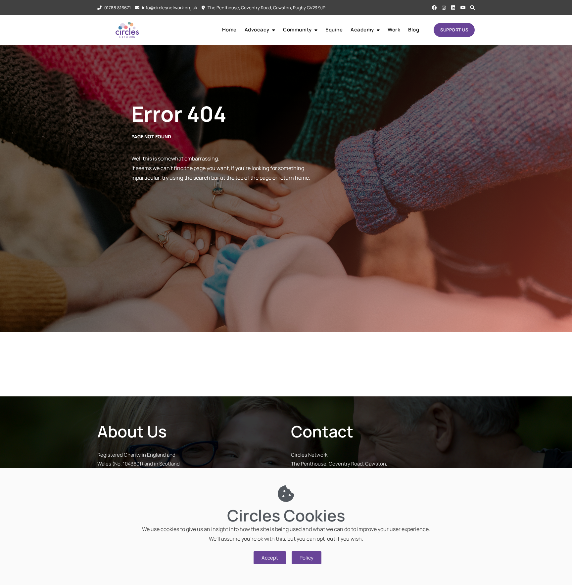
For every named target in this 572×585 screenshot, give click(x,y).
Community (297, 29)
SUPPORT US (454, 30)
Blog (413, 29)
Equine (334, 29)
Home (229, 29)
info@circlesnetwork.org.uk (169, 8)
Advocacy (257, 29)
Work (394, 29)
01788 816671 (117, 8)
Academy (362, 29)
